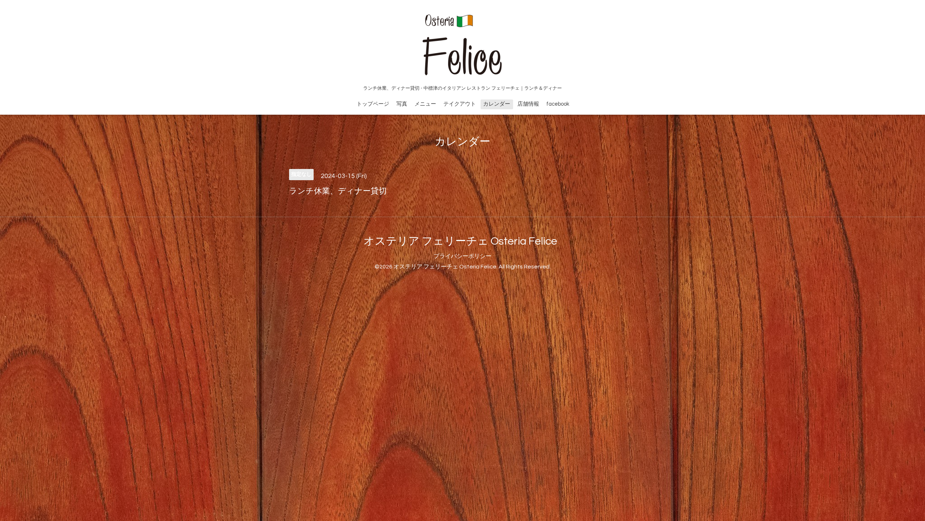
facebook (557, 104)
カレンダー (496, 104)
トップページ (373, 104)
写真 (401, 104)
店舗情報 (528, 104)
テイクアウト (459, 104)
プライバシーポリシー (462, 256)
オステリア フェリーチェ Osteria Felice (460, 241)
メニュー (425, 104)
